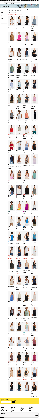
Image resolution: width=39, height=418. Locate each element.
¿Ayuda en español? (12, 410)
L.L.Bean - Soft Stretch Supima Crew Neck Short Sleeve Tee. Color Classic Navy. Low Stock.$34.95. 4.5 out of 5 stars (26, 101)
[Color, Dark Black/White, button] (9, 42)
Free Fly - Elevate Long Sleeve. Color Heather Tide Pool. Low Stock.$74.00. (26, 70)
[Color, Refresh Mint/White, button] (33, 362)
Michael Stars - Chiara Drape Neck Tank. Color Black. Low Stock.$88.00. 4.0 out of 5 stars (34, 223)
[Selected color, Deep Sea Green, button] (8, 73)
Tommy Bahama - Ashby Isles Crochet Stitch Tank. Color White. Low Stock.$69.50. (26, 388)
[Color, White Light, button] (24, 362)
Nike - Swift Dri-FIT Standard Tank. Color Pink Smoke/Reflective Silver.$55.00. (34, 344)
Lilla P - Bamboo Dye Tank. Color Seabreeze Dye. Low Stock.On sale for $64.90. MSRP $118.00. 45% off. (34, 252)
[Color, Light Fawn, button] (16, 285)
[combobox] (11, 2)
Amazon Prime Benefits (3, 411)
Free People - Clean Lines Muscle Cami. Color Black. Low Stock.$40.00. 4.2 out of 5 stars (34, 267)
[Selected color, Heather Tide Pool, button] (23, 73)
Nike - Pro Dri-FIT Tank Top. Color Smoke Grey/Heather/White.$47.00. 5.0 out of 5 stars (11, 314)
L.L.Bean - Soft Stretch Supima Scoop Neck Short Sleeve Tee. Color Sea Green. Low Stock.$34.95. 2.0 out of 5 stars (19, 101)
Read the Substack (22, 0)
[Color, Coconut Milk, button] (9, 195)
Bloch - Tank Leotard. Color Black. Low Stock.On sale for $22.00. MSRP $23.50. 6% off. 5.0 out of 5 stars (26, 373)
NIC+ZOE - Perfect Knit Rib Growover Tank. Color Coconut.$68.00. (11, 223)
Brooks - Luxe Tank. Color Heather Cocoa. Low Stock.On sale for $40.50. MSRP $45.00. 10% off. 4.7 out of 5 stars (11, 359)
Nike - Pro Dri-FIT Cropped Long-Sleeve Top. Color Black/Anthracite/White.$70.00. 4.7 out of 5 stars (34, 55)
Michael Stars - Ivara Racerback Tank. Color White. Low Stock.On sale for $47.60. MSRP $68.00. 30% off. (26, 282)
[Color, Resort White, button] (9, 180)
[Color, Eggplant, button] (32, 26)
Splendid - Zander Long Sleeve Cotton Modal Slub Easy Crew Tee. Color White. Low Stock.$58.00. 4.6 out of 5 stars (26, 132)
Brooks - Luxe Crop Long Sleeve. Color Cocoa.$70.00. (34, 70)
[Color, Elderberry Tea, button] (17, 180)
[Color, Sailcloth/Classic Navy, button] (10, 42)
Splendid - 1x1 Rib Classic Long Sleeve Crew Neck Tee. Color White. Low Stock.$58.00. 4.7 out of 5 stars (19, 192)
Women (14, 12)
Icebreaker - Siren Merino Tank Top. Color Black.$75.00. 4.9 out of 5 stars (26, 298)
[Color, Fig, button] (16, 301)
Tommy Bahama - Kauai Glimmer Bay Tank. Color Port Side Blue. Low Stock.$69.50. (26, 147)
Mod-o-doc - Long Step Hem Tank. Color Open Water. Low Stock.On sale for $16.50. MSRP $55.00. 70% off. (34, 177)
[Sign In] (36, 2)
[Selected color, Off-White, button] (23, 180)
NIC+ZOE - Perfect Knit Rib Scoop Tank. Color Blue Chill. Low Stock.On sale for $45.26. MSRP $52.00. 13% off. (34, 238)
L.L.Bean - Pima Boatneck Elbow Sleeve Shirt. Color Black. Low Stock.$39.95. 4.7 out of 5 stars (19, 359)
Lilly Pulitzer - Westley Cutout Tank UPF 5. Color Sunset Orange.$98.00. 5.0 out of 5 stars (19, 208)
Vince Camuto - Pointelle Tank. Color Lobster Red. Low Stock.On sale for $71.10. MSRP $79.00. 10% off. (11, 132)
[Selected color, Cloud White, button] (31, 211)
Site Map (21, 410)
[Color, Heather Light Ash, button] (10, 362)
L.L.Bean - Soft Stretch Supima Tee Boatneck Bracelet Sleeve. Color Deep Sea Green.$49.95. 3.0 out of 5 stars (11, 70)
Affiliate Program (21, 409)
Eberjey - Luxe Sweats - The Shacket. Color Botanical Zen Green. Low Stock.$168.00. (19, 132)
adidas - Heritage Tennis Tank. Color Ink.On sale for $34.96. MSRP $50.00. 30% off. (34, 86)
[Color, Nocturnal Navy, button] (25, 211)
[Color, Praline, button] (24, 301)
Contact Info (12, 409)
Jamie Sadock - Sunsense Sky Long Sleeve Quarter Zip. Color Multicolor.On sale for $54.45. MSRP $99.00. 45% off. (19, 86)
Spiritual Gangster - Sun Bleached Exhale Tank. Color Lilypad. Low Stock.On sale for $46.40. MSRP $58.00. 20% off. (11, 208)
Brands (30, 408)
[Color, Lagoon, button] (10, 195)
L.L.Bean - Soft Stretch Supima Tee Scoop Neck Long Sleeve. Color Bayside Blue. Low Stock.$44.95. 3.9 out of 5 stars (34, 23)
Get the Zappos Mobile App (4, 410)
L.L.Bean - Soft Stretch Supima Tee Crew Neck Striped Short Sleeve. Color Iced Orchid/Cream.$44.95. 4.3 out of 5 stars (34, 101)
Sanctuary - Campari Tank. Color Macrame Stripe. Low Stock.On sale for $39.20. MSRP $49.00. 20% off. (11, 252)
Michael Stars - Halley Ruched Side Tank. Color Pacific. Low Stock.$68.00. (11, 238)
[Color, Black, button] (16, 26)
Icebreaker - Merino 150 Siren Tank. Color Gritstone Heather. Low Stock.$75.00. (34, 192)
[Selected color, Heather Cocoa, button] (8, 362)
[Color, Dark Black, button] (32, 285)
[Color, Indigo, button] (9, 211)
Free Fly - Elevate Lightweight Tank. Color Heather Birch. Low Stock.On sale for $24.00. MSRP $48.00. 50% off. (19, 298)
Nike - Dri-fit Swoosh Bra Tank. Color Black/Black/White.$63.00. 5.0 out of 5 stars (34, 147)
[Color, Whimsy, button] (25, 241)
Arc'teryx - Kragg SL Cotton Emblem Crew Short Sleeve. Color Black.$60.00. (26, 359)
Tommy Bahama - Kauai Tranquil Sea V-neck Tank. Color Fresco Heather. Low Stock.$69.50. (11, 282)
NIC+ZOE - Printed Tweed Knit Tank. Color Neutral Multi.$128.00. (19, 223)
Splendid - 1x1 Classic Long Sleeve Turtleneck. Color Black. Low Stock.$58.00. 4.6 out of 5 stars (26, 192)
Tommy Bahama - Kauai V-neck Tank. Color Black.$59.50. (19, 238)
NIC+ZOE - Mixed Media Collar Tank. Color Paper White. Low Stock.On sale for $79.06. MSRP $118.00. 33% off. (26, 252)
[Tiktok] (3, 405)
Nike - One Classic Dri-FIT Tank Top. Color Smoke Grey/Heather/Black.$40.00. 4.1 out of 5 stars (11, 117)
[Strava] (4, 405)
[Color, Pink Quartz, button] (33, 195)
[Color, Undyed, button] (32, 195)
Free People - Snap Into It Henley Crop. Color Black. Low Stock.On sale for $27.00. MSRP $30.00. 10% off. (19, 177)
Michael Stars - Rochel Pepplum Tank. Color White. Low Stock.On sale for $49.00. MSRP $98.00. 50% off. (19, 344)
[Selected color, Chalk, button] (31, 301)
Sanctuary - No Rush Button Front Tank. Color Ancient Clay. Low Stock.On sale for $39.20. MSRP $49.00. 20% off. (19, 161)
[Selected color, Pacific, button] (23, 226)
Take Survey (21, 411)
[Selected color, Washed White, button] (31, 135)
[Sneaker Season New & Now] (19, 6)
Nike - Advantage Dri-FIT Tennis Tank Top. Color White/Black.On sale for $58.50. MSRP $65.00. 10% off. (19, 314)
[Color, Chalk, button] (9, 241)
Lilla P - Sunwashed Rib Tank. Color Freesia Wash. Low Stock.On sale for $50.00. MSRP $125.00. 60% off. (34, 161)
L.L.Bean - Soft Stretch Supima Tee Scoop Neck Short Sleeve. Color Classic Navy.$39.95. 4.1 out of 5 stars (34, 282)
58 (36, 396)
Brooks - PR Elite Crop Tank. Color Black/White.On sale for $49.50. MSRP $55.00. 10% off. (19, 373)
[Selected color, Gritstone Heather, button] (31, 195)
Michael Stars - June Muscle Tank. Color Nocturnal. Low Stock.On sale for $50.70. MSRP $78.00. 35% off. (26, 55)
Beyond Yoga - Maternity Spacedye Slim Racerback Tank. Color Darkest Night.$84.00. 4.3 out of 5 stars (34, 329)
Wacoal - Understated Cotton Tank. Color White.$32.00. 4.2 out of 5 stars (11, 23)
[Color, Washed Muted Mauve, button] (32, 135)
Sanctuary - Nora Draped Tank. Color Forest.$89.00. (19, 388)
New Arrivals (30, 410)
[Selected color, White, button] (23, 285)
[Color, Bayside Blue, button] (16, 104)
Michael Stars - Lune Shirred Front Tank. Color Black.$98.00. (11, 388)
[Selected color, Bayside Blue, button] (31, 26)
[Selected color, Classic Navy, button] (31, 285)
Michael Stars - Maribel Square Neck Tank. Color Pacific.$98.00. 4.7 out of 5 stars (26, 223)
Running (30, 411)
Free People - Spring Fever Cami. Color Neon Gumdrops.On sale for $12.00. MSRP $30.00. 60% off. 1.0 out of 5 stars (26, 39)
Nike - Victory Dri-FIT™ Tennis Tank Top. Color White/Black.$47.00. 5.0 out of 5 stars (19, 117)
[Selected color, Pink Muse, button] (8, 180)
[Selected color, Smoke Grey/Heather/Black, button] (8, 120)
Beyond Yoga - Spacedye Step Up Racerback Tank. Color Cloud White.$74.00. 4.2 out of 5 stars (34, 208)
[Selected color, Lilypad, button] (8, 211)
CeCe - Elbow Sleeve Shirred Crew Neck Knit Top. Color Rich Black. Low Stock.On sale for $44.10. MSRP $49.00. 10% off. (26, 86)
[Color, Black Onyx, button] (9, 226)
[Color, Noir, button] (17, 42)
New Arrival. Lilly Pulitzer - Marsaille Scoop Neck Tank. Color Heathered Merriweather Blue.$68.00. (11, 298)
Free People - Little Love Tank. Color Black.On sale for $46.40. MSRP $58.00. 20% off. (19, 329)
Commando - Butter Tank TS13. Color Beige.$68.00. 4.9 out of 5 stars (11, 373)
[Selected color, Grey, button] (23, 332)
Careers (2, 409)
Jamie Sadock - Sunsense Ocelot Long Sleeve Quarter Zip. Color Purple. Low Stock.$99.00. (11, 86)
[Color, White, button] (12, 73)
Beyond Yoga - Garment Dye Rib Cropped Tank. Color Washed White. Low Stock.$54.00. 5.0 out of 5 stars (34, 132)
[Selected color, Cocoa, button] (31, 73)
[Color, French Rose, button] (10, 241)
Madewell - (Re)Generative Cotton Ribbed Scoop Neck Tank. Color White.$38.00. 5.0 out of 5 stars (19, 55)
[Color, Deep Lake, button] (11, 73)
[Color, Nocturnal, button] (26, 241)
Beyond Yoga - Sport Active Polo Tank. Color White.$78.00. (11, 344)
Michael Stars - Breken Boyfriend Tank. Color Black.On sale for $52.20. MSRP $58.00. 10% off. (26, 238)
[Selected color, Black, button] (8, 195)
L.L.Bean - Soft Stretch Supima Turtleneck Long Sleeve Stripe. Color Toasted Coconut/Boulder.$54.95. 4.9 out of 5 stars (11, 39)
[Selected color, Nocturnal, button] (8, 164)
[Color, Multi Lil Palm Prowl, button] (16, 42)
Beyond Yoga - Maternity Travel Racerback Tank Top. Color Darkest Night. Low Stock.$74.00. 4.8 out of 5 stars (26, 23)
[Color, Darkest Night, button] (27, 211)
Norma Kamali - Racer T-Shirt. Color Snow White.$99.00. (19, 23)
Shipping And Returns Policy (13, 411)
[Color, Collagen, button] (16, 164)
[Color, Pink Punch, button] (25, 285)
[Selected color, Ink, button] (31, 89)
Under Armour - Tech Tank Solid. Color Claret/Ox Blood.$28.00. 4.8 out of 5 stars (34, 359)
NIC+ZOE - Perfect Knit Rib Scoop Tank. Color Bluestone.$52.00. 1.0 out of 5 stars (26, 344)
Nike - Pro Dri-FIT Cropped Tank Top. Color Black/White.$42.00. (34, 117)
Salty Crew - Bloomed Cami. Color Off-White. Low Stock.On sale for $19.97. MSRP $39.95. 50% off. (26, 177)
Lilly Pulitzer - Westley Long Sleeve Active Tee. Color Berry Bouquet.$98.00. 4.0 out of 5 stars (19, 39)
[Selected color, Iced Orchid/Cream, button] (31, 104)
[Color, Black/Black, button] (10, 120)
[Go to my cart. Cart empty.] (37, 2)
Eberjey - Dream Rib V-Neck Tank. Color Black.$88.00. (34, 388)
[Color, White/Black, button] (9, 120)
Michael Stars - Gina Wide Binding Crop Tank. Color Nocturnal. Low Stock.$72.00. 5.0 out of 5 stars (11, 161)
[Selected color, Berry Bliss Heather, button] (23, 211)
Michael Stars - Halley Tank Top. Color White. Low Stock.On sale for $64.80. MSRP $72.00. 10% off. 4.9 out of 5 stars (19, 147)
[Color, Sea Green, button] (33, 26)
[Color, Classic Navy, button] (10, 73)
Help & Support (36, 3)
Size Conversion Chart (22, 408)
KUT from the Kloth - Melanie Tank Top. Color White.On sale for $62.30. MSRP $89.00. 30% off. (11, 329)
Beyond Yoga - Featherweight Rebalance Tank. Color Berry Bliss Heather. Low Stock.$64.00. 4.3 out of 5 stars (26, 208)
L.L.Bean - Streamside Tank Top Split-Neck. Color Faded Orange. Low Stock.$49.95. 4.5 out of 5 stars (26, 117)
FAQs (11, 408)
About (1, 408)
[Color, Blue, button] (24, 332)
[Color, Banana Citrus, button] (16, 180)
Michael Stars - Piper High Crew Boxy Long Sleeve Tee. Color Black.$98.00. (11, 192)
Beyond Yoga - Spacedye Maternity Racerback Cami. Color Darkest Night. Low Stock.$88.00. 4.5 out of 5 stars (34, 39)
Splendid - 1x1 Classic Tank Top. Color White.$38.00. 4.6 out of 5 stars (11, 55)
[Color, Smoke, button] (24, 73)
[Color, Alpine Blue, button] (25, 362)
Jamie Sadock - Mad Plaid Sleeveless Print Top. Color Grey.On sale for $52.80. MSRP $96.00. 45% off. (26, 329)
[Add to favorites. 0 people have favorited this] (14, 16)
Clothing (11, 12)
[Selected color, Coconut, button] (8, 226)
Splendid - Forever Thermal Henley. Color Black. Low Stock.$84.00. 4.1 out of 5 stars (19, 70)
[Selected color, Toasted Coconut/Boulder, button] (8, 42)
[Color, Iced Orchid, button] (16, 362)
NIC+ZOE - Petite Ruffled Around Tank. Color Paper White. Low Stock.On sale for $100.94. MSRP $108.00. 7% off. (34, 373)
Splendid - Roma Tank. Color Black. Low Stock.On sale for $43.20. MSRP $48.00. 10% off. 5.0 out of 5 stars (19, 282)
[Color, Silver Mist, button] (24, 211)
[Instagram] (1, 405)
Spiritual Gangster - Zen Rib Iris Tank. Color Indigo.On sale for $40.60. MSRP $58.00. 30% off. (19, 252)
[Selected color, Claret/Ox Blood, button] (31, 362)
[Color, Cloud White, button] (26, 211)
